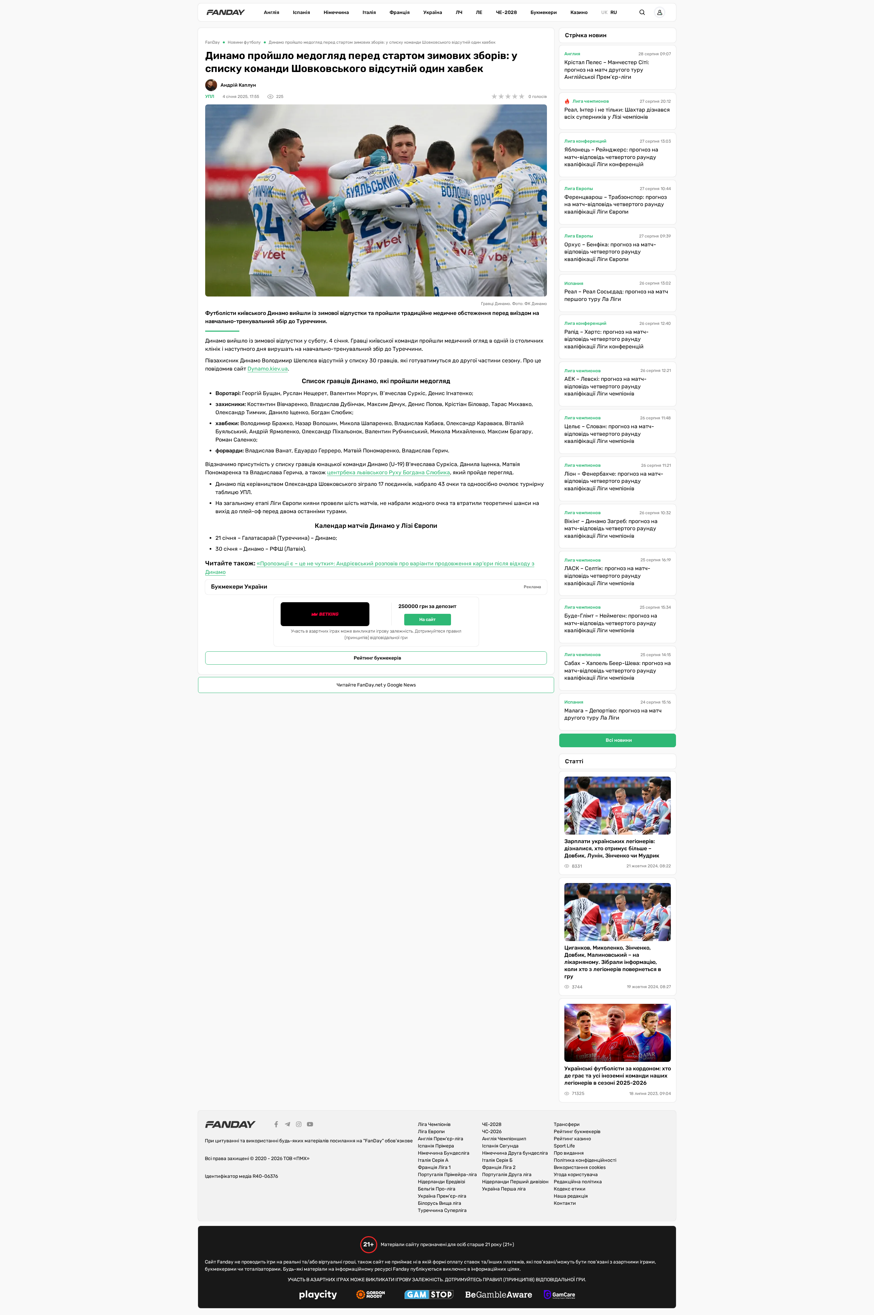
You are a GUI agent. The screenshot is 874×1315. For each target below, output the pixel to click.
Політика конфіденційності (585, 1160)
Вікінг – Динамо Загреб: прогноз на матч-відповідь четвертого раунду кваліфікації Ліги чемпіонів (611, 528)
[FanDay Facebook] (276, 1125)
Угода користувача (576, 1174)
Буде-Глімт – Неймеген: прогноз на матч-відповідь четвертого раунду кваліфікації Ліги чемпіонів (610, 623)
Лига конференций (585, 141)
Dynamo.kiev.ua (268, 368)
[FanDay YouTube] (310, 1125)
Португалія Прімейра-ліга (447, 1174)
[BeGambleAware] (498, 1295)
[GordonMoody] (371, 1295)
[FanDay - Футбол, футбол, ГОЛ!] (226, 12)
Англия (572, 53)
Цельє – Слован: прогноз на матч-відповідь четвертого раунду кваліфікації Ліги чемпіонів (609, 433)
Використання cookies (580, 1167)
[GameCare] (559, 1295)
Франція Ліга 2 (499, 1167)
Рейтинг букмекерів (377, 658)
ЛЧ (459, 12)
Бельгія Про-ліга (436, 1189)
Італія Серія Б (497, 1160)
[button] (642, 12)
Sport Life (564, 1146)
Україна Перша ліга (504, 1189)
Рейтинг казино (572, 1139)
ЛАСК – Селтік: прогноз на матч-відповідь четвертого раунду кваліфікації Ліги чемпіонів (607, 575)
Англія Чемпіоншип (504, 1139)
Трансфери (567, 1124)
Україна (432, 12)
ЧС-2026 (492, 1132)
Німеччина (336, 12)
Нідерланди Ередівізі (441, 1182)
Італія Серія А (433, 1160)
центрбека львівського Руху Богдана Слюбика (388, 472)
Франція (400, 12)
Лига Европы (578, 188)
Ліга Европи (431, 1132)
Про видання (569, 1153)
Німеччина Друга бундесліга (515, 1153)
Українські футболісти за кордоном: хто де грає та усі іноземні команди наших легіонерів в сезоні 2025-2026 (617, 1075)
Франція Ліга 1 (434, 1167)
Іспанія (301, 12)
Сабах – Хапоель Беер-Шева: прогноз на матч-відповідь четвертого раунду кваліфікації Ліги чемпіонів (617, 670)
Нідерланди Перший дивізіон (515, 1182)
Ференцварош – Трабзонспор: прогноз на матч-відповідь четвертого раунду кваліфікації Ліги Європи (615, 204)
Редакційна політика (578, 1182)
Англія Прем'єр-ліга (440, 1139)
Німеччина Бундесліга (443, 1153)
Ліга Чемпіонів (434, 1124)
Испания (573, 283)
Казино (579, 12)
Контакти (565, 1203)
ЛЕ (479, 12)
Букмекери (544, 12)
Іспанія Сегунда (500, 1146)
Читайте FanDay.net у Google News (376, 685)
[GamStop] (429, 1295)
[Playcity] (318, 1295)
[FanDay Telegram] (287, 1125)
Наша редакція (571, 1196)
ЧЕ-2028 (506, 12)
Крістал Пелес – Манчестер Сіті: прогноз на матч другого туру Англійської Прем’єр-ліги (606, 69)
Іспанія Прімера (436, 1146)
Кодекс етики (570, 1189)
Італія (369, 12)
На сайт (427, 619)
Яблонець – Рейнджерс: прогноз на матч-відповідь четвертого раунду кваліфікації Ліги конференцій (611, 157)
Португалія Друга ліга (507, 1174)
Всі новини (619, 740)
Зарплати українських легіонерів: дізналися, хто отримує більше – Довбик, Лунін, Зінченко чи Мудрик (611, 848)
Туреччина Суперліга (442, 1210)
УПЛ (209, 96)
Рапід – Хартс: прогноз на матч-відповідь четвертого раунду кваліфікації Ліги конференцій (606, 339)
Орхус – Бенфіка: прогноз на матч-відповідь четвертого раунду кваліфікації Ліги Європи (610, 251)
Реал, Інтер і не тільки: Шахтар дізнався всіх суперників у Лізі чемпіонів (617, 113)
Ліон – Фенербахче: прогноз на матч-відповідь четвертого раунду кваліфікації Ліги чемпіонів (613, 481)
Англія (271, 12)
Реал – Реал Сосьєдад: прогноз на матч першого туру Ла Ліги (616, 295)
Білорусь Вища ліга (439, 1203)
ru (613, 12)
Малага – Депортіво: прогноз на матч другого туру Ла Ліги (613, 714)
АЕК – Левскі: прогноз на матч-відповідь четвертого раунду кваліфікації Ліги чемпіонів (605, 386)
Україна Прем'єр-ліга (442, 1196)
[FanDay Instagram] (299, 1125)
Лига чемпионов (591, 101)
